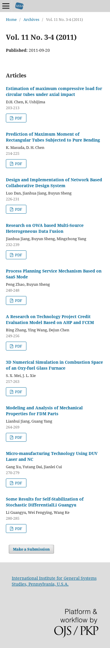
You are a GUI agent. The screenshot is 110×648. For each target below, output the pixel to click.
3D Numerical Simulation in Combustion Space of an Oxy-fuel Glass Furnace (54, 365)
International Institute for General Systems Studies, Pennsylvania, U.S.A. (54, 581)
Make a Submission (31, 549)
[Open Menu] (6, 6)
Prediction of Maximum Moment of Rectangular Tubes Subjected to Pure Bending (53, 137)
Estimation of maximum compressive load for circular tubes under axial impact (54, 91)
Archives (31, 19)
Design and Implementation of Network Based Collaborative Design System (54, 182)
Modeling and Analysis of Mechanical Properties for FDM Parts (44, 410)
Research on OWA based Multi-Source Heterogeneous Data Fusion (45, 228)
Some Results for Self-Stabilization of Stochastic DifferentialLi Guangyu (45, 502)
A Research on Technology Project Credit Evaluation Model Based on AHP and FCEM (50, 319)
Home (11, 19)
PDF (18, 118)
